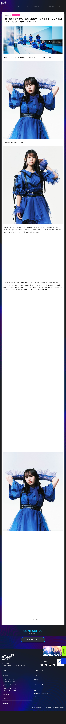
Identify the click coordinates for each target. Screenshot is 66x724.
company (5, 699)
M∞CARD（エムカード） (42, 693)
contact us (38, 684)
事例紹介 (36, 680)
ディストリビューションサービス (9, 691)
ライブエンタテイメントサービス (9, 684)
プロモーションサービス (9, 681)
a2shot (36, 696)
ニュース (16, 15)
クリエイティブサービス (9, 688)
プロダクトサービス (8, 679)
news (7, 6)
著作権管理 (6, 695)
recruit (5, 703)
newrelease (38, 670)
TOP (3, 7)
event (36, 675)
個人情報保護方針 (36, 707)
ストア (36, 690)
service (5, 675)
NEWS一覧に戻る (32, 619)
